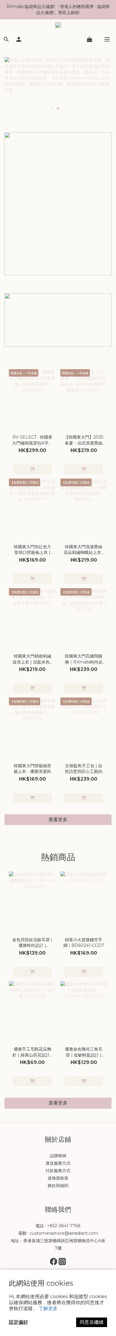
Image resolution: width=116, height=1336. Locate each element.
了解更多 (48, 1308)
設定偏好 (18, 1322)
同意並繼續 (92, 1322)
